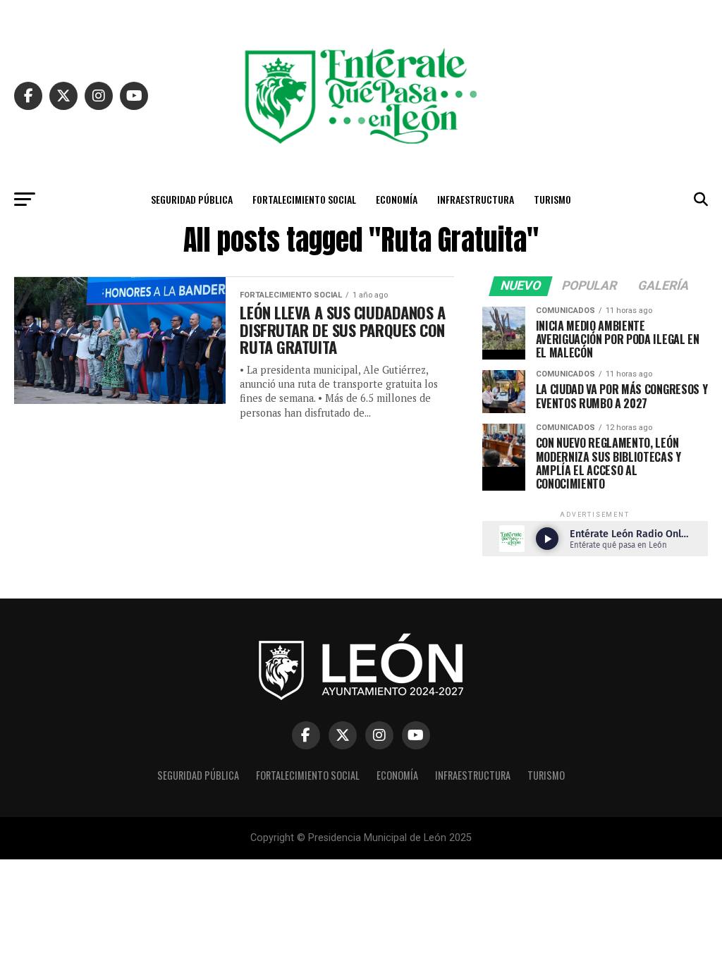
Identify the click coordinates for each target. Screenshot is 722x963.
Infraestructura (475, 199)
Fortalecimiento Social (304, 199)
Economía (396, 199)
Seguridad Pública (192, 199)
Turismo (552, 199)
